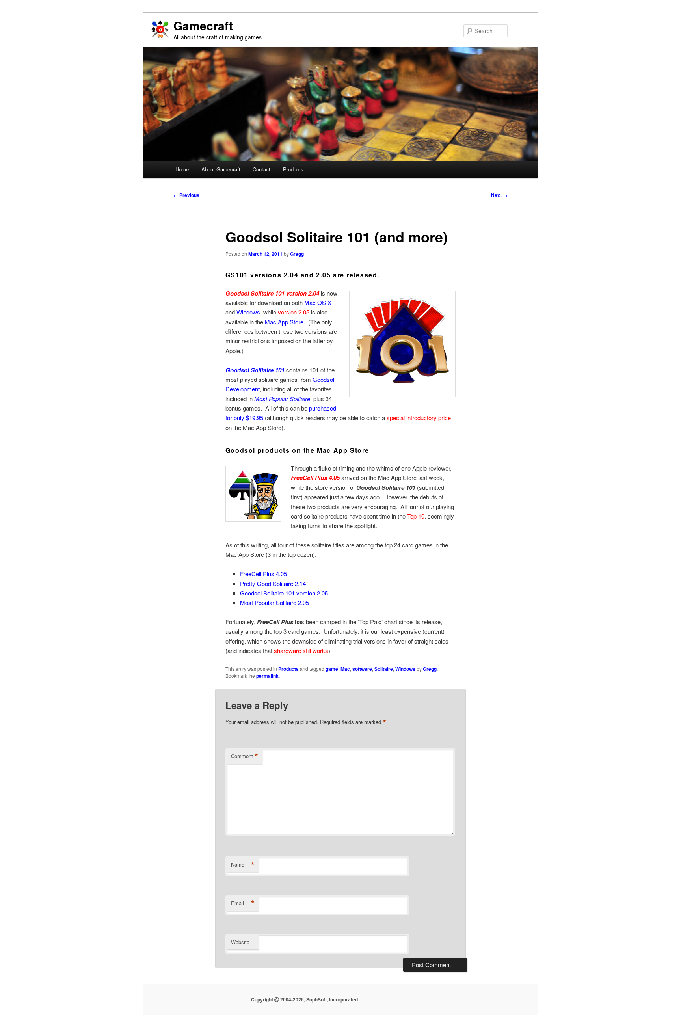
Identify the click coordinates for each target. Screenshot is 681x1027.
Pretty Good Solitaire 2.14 (273, 583)
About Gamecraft (220, 169)
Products (293, 169)
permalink (267, 675)
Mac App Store (284, 322)
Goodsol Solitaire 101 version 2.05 (284, 593)
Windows (248, 312)
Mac (345, 668)
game (332, 668)
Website (240, 942)
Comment (244, 756)
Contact (261, 169)
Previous (186, 195)
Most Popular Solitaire (282, 398)
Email (243, 903)
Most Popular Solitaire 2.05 (274, 602)
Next (499, 195)
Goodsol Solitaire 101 (255, 370)
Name (243, 864)
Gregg (297, 253)
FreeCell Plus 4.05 (263, 573)
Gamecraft (203, 25)
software (362, 668)
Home (182, 169)
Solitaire (383, 668)
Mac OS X (317, 302)
